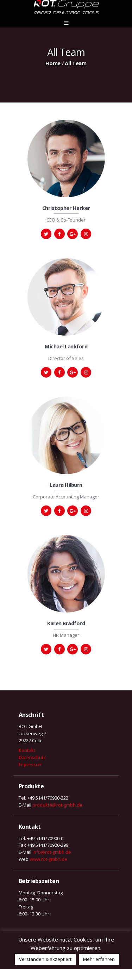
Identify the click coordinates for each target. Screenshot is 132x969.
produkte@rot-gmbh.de (57, 805)
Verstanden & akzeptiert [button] (45, 959)
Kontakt (27, 750)
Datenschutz (32, 757)
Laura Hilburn (66, 485)
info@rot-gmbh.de (51, 852)
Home (53, 63)
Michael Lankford (66, 346)
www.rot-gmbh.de (48, 859)
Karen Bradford (66, 623)
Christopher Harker (66, 208)
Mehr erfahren (99, 959)
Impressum (31, 764)
